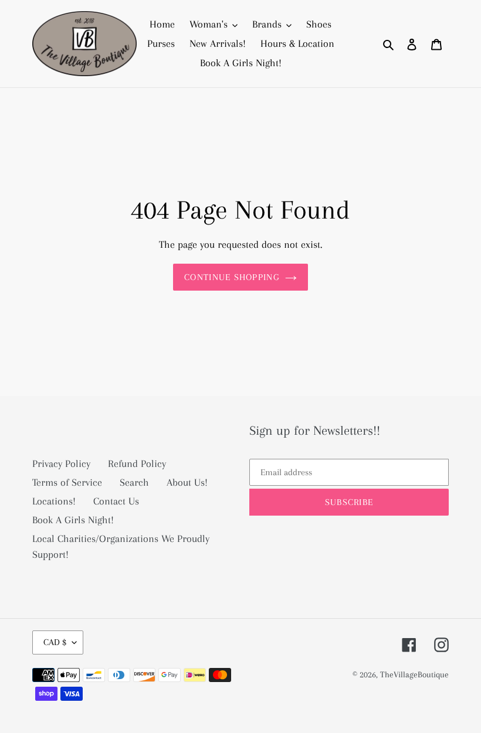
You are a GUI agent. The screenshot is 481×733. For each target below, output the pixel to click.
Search (134, 482)
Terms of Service (67, 482)
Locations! (54, 501)
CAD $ (54, 642)
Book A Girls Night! (73, 520)
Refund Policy (137, 463)
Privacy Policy (61, 463)
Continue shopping (231, 277)
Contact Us (116, 501)
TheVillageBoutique (414, 674)
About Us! (187, 482)
